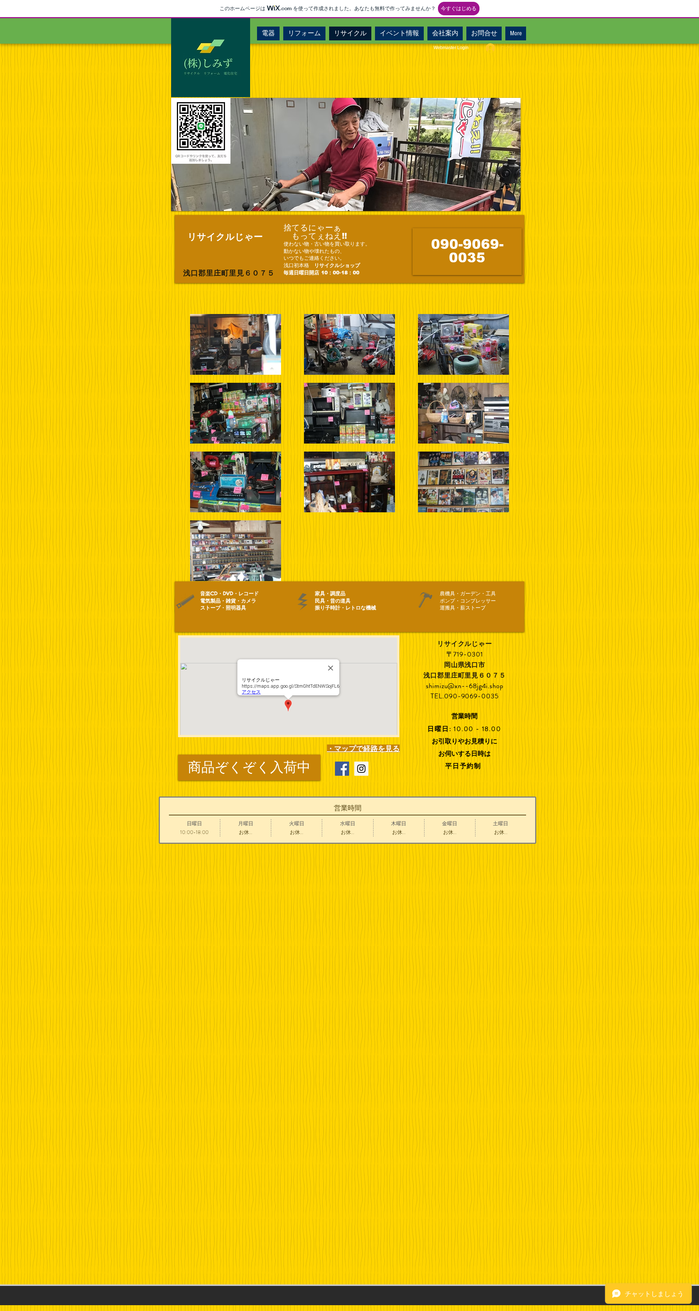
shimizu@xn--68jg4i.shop (464, 686)
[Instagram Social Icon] (361, 769)
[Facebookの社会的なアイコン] (342, 769)
